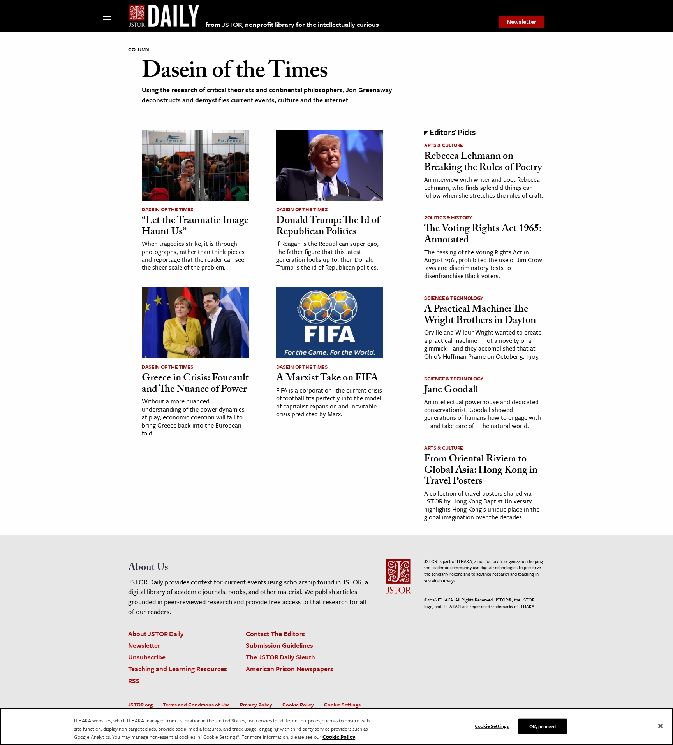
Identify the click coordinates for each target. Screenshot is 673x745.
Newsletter (521, 21)
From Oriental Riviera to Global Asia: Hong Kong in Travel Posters (480, 471)
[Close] (660, 725)
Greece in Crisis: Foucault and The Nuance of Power (195, 384)
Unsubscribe (147, 657)
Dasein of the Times (167, 209)
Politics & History (448, 217)
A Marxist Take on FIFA (327, 378)
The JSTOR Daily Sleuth (280, 657)
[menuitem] (521, 22)
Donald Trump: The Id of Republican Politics (328, 227)
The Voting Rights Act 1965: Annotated (482, 235)
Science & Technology (453, 298)
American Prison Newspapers (289, 668)
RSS (134, 680)
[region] (336, 726)
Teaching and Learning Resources (177, 668)
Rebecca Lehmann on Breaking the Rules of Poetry (483, 163)
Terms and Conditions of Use (196, 704)
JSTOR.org (140, 704)
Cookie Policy (298, 704)
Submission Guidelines (279, 645)
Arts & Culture (443, 145)
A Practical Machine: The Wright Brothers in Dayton (480, 316)
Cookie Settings (342, 704)
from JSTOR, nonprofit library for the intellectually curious (292, 24)
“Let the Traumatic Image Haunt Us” (195, 227)
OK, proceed (542, 725)
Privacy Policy (256, 704)
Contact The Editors (275, 633)
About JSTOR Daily (156, 633)
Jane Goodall (451, 390)
